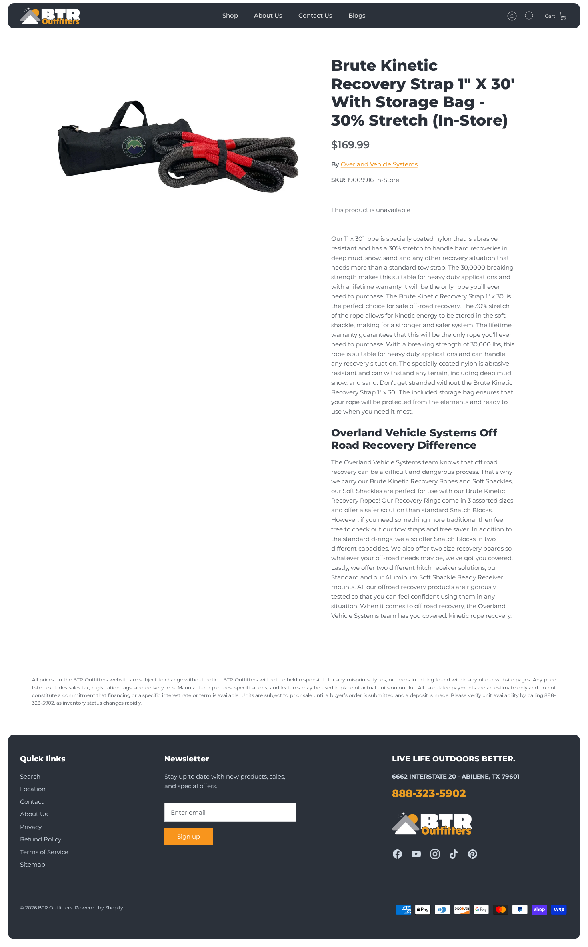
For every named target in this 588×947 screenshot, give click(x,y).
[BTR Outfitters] (50, 15)
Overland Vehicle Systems (379, 164)
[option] (178, 138)
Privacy (31, 827)
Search (30, 776)
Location (33, 789)
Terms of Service (44, 852)
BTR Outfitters (55, 908)
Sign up (188, 836)
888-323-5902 (429, 793)
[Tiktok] (453, 854)
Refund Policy (40, 839)
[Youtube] (416, 854)
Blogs (357, 15)
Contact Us (315, 15)
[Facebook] (397, 854)
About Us (268, 15)
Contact (32, 801)
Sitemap (32, 864)
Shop (230, 15)
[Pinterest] (472, 854)
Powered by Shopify (99, 908)
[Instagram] (435, 854)
